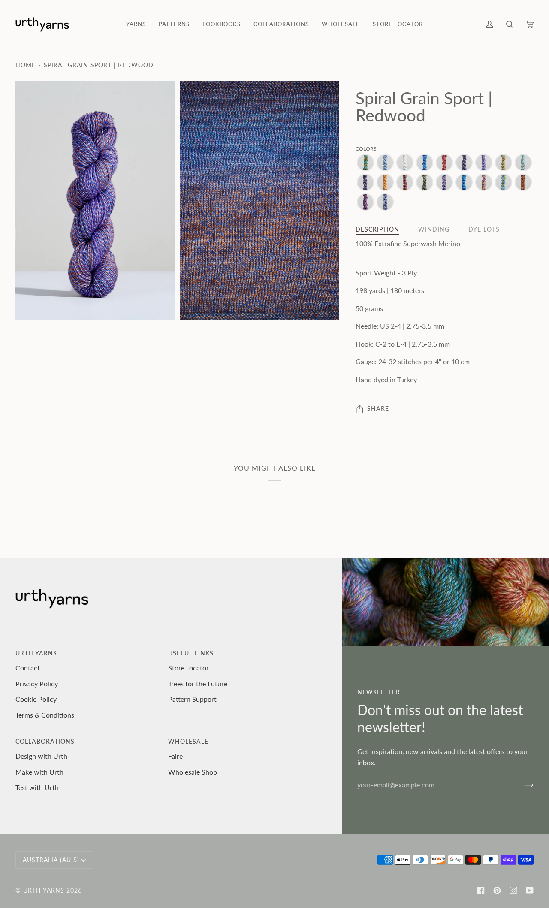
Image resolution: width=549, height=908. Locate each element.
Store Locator (188, 668)
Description (377, 229)
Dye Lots (484, 229)
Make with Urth (39, 772)
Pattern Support (192, 699)
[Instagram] (513, 890)
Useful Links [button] (191, 653)
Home (25, 65)
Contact (27, 668)
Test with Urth (37, 787)
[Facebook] (481, 890)
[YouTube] (530, 890)
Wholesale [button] (188, 741)
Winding (433, 229)
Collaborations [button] (45, 741)
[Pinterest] (497, 890)
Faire (175, 756)
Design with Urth (41, 756)
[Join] (522, 784)
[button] (136, 24)
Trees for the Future (197, 683)
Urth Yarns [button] (36, 653)
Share (378, 408)
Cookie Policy (36, 699)
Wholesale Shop (192, 772)
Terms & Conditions (44, 715)
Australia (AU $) (51, 859)
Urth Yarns (43, 890)
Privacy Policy (36, 683)
